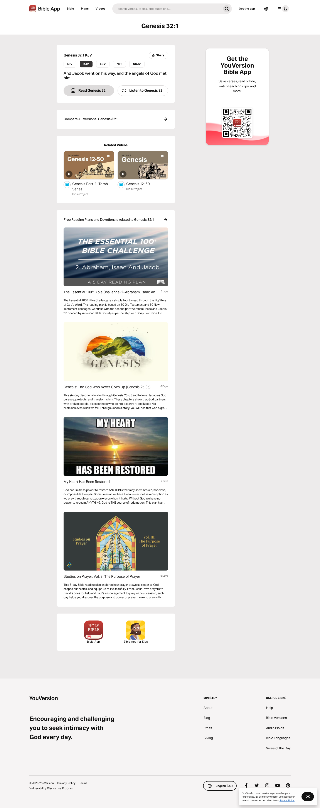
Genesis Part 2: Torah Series (90, 186)
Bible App (93, 641)
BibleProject (80, 194)
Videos (100, 8)
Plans (85, 8)
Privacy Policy (66, 783)
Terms (83, 783)
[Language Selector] (266, 8)
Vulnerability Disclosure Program (51, 788)
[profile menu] (282, 8)
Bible (70, 8)
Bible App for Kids (136, 641)
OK (308, 796)
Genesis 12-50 (142, 183)
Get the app (247, 8)
